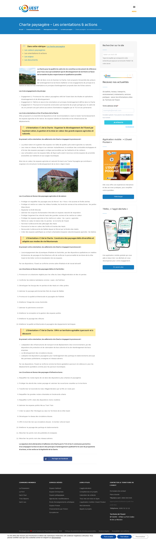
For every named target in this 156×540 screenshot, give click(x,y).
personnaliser (56, 538)
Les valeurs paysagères (34, 50)
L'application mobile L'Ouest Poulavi (93, 502)
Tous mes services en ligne (89, 499)
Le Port (22, 492)
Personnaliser (140, 537)
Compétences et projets (33, 29)
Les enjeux (29, 57)
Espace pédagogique (56, 495)
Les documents (31, 60)
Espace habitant (55, 488)
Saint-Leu (22, 502)
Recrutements (85, 506)
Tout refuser (124, 537)
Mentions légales (104, 531)
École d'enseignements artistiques (61, 502)
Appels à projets (86, 509)
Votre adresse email (110, 106)
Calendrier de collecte (88, 495)
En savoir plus (118, 267)
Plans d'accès (114, 495)
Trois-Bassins (24, 499)
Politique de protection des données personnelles (80, 531)
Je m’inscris (118, 122)
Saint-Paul (23, 495)
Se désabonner (130, 127)
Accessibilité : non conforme (120, 531)
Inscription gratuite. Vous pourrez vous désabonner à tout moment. (118, 116)
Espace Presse (54, 506)
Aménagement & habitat (51, 29)
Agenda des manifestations (59, 499)
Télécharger (118, 197)
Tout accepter (108, 537)
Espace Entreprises (56, 492)
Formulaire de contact (118, 491)
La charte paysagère (66, 29)
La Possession (24, 488)
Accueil (21, 29)
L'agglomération (85, 488)
